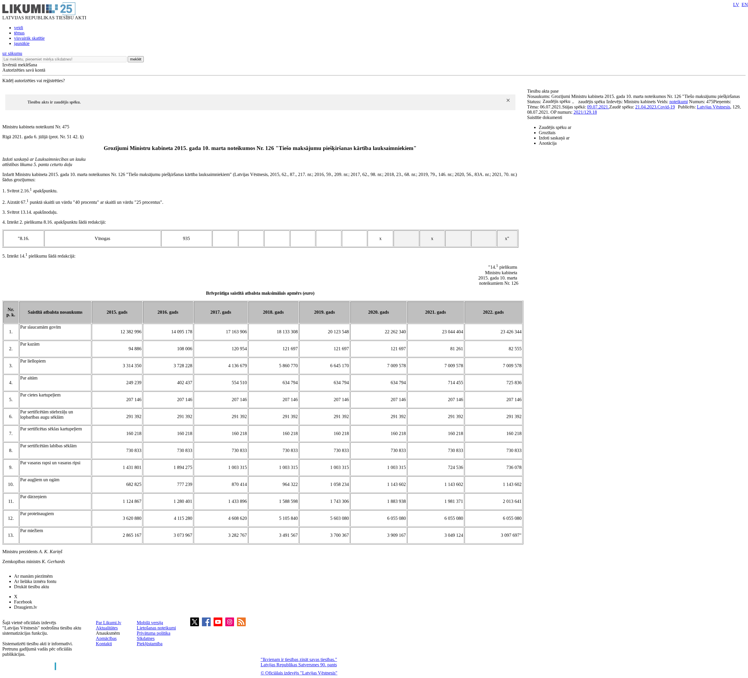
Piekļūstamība (149, 643)
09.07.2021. (598, 106)
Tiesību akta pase (543, 91)
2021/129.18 (585, 112)
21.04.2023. (646, 106)
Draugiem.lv (25, 607)
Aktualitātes (107, 627)
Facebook (23, 601)
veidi (18, 27)
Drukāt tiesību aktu (31, 586)
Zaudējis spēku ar (555, 127)
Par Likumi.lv (108, 622)
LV (736, 4)
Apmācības (106, 638)
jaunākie (22, 43)
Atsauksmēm (108, 633)
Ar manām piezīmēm (33, 576)
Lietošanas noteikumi (156, 627)
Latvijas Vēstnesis (713, 106)
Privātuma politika (153, 633)
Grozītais (547, 132)
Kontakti (104, 643)
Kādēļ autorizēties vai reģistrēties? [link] (33, 80)
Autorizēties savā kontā (23, 70)
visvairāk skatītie (29, 38)
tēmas (19, 32)
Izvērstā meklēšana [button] (19, 64)
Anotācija (548, 143)
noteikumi (678, 101)
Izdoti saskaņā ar (554, 137)
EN (745, 4)
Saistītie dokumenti (544, 117)
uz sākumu (12, 53)
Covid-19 (666, 106)
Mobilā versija (150, 622)
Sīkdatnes (146, 638)
